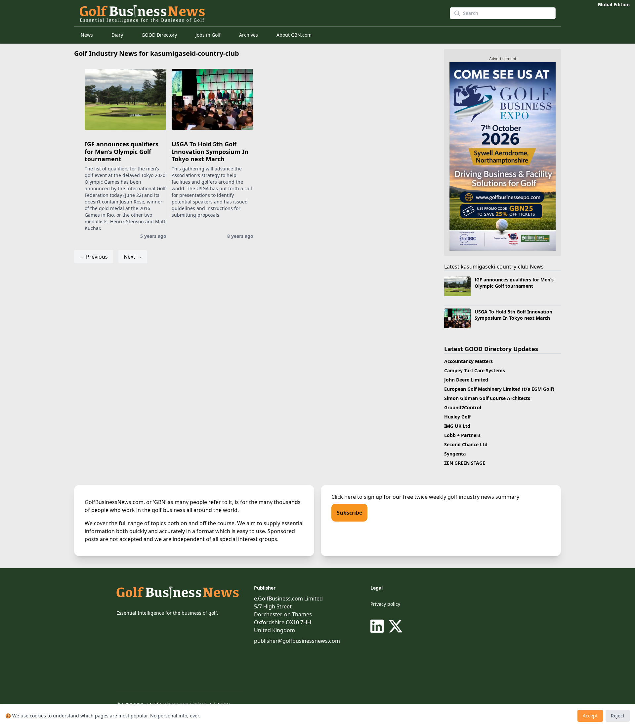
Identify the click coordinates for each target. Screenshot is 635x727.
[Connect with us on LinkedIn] (378, 626)
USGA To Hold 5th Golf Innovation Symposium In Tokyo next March (210, 151)
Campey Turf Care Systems (474, 370)
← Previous (93, 256)
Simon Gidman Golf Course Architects (487, 398)
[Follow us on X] (395, 626)
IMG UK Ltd (457, 426)
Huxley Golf (457, 417)
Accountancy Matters (468, 361)
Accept (590, 715)
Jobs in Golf (208, 35)
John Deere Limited (466, 380)
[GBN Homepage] (253, 13)
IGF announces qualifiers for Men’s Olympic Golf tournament (121, 151)
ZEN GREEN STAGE (464, 463)
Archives (248, 35)
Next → (133, 256)
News (87, 35)
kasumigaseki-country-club (495, 266)
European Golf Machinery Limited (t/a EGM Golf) (499, 389)
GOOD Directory (159, 35)
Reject (617, 715)
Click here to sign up (356, 496)
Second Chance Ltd (465, 444)
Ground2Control (462, 407)
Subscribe (349, 512)
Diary (117, 35)
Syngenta (455, 454)
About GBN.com (294, 35)
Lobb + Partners (462, 435)
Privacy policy (385, 604)
